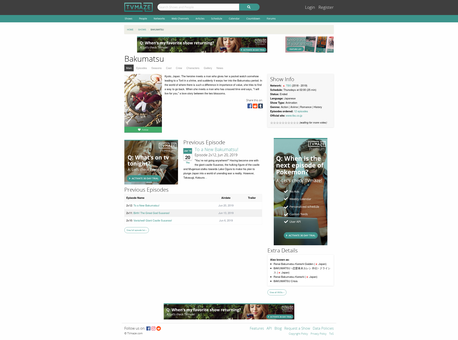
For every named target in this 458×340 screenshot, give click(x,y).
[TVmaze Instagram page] (153, 329)
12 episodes (301, 111)
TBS (288, 85)
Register (326, 7)
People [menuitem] (143, 18)
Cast (169, 68)
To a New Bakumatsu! (216, 149)
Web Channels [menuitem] (180, 18)
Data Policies (323, 329)
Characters (192, 68)
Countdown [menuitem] (253, 18)
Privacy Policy (319, 333)
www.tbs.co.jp (294, 115)
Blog (278, 329)
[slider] (284, 122)
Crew (179, 68)
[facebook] (249, 107)
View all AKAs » (277, 292)
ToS (331, 333)
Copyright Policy (298, 333)
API (269, 329)
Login (310, 7)
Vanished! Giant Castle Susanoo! (152, 220)
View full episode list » (136, 230)
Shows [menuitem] (128, 18)
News (219, 68)
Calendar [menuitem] (234, 18)
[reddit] (255, 107)
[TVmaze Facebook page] (148, 329)
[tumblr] (260, 107)
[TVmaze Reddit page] (158, 329)
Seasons (156, 68)
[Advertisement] (202, 44)
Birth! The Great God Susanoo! (151, 213)
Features (257, 329)
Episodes (141, 68)
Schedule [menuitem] (216, 18)
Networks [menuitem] (159, 18)
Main (129, 68)
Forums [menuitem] (271, 18)
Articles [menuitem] (200, 18)
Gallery (208, 68)
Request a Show (297, 329)
